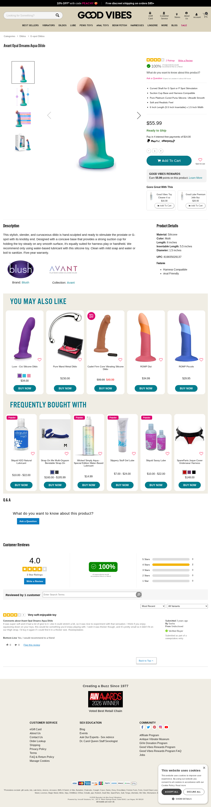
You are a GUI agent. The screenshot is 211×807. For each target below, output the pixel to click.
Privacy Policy (38, 749)
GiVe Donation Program (153, 743)
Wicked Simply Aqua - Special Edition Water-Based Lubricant (88, 463)
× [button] (204, 768)
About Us (35, 733)
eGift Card (36, 729)
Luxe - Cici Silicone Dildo (25, 366)
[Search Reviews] (139, 594)
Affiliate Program (149, 735)
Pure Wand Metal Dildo (65, 366)
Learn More (195, 177)
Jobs (142, 755)
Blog (82, 729)
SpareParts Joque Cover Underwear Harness (190, 462)
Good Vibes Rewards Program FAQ (160, 751)
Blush (25, 282)
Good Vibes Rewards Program (157, 747)
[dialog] (183, 784)
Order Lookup (38, 741)
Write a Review (185, 60)
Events (84, 733)
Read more (181, 785)
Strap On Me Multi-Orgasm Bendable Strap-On (55, 462)
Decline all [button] (194, 792)
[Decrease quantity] (149, 151)
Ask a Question (154, 78)
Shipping (35, 745)
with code (77, 3)
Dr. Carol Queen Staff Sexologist (99, 741)
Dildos (22, 36)
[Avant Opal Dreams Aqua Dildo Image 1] (94, 115)
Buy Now (24, 388)
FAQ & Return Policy (42, 756)
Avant (71, 282)
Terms (33, 753)
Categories (9, 36)
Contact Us (36, 737)
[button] (139, 115)
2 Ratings (170, 60)
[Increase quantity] (161, 151)
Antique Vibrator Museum (154, 739)
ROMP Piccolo (186, 366)
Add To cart (171, 160)
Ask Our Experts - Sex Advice (97, 737)
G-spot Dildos (37, 36)
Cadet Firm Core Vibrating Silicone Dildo (106, 368)
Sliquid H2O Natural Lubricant (21, 462)
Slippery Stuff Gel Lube (122, 460)
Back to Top (145, 660)
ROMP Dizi (146, 366)
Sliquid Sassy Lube (156, 460)
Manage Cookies (40, 760)
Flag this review (32, 645)
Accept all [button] (171, 792)
